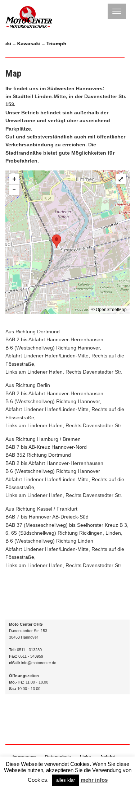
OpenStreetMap (111, 309)
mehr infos (94, 779)
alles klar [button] (65, 780)
